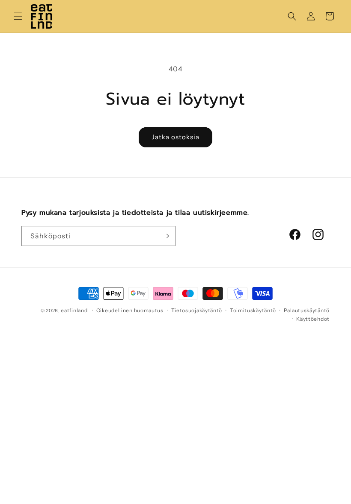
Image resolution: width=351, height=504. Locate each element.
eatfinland (74, 310)
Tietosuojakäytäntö (197, 310)
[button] (18, 16)
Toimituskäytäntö (253, 310)
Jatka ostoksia (175, 137)
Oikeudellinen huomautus (130, 310)
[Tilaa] (165, 236)
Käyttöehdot (313, 319)
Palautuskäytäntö (307, 310)
